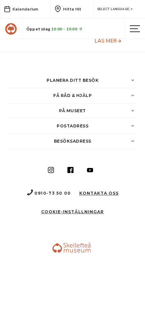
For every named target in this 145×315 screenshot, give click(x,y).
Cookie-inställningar (72, 211)
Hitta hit (72, 9)
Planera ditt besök (72, 80)
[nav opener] (135, 29)
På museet (72, 110)
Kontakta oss (99, 193)
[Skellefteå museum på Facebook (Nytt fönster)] (70, 171)
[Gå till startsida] (11, 29)
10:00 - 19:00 (64, 29)
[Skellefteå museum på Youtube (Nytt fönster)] (90, 171)
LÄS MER (105, 41)
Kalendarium (25, 9)
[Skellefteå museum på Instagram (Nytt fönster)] (51, 171)
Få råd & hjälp (72, 95)
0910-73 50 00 (52, 193)
